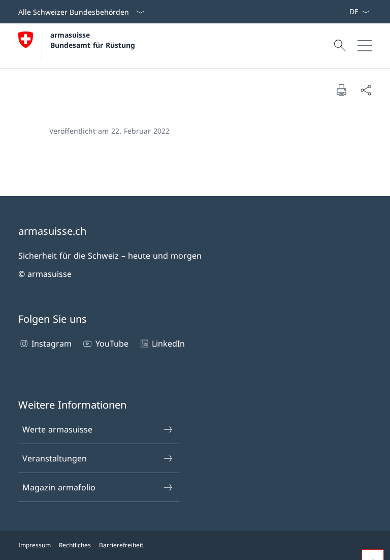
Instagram (51, 343)
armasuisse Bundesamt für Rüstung (92, 39)
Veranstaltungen (54, 458)
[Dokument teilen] (365, 90)
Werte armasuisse (57, 429)
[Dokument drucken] (341, 90)
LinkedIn (168, 343)
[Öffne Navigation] (364, 46)
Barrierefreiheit (121, 545)
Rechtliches (75, 545)
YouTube (111, 343)
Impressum (34, 545)
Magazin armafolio (58, 487)
